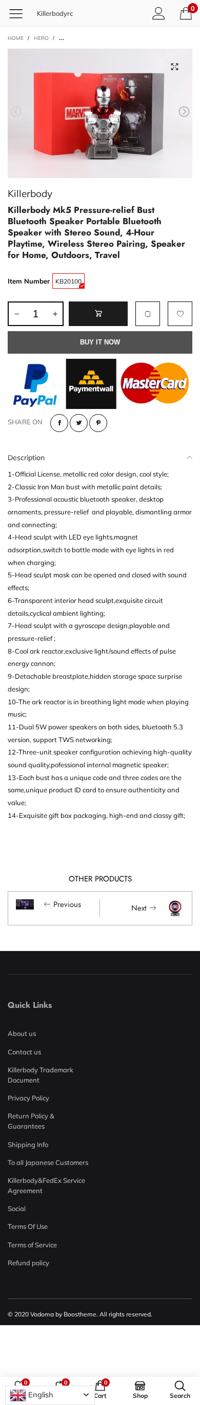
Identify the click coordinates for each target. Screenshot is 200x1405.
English (39, 1394)
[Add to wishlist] (180, 313)
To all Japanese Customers (48, 1162)
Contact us (24, 1052)
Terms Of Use (28, 1226)
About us (22, 1033)
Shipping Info (28, 1144)
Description (26, 457)
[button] (16, 112)
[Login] (158, 13)
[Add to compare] (147, 313)
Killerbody (30, 193)
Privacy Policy (28, 1098)
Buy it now (100, 342)
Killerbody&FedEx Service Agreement (46, 1185)
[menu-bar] (20, 13)
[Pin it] (98, 423)
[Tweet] (79, 423)
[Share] (59, 423)
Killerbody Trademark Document (40, 1075)
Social (17, 1208)
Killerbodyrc (55, 13)
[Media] (174, 66)
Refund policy (28, 1263)
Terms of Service (32, 1245)
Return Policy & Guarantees (31, 1121)
